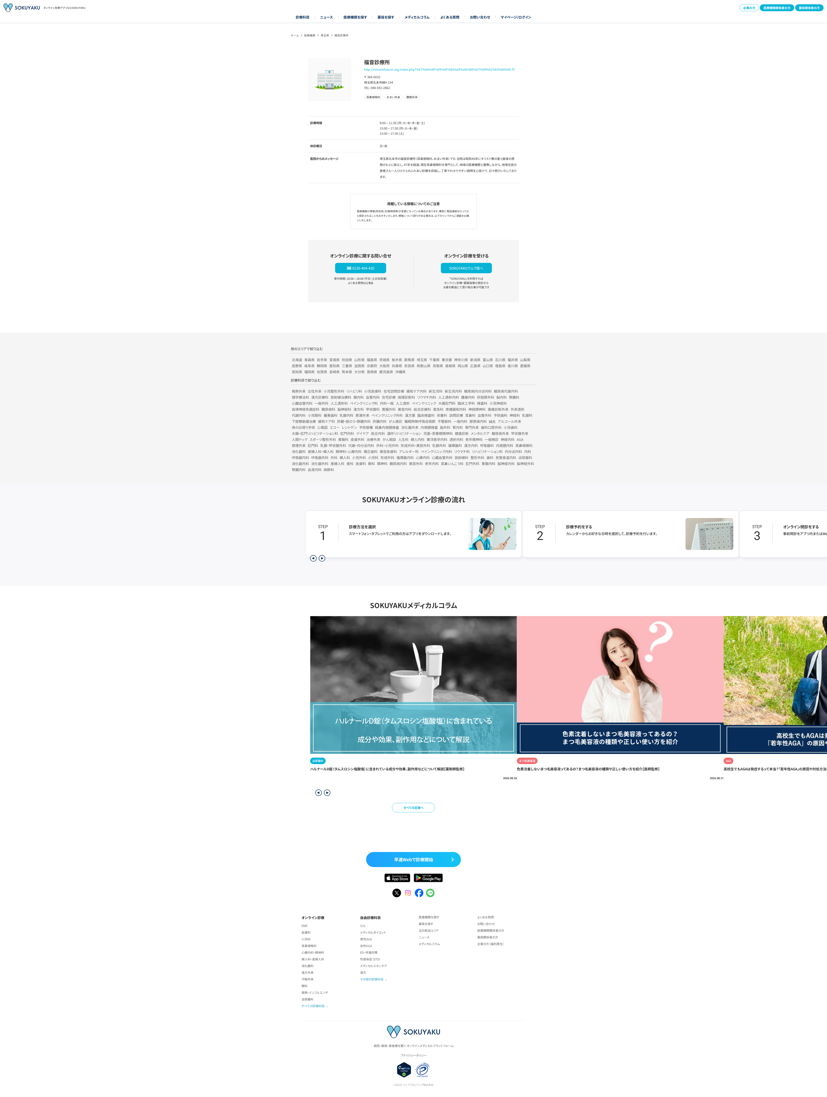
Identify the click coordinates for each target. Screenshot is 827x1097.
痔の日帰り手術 (303, 427)
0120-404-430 (363, 268)
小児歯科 (511, 427)
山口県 (488, 365)
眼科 (371, 463)
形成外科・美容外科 (415, 445)
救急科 (438, 409)
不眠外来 (308, 979)
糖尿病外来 (500, 433)
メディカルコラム (417, 17)
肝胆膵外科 (485, 397)
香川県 (513, 365)
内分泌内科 (513, 451)
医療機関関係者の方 (777, 8)
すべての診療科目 (313, 1006)
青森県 (309, 359)
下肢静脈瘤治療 (304, 421)
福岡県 (309, 371)
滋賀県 (359, 365)
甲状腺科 (373, 409)
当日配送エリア (429, 930)
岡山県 (463, 365)
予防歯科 (500, 415)
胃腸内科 (488, 463)
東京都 (447, 359)
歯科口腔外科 (491, 427)
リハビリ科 (354, 391)
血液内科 (315, 469)
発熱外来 (299, 391)
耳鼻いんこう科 (452, 463)
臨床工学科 (466, 403)
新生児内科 (453, 391)
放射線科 (461, 457)
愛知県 (334, 365)
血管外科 (484, 415)
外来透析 (517, 409)
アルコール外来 (509, 421)
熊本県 (347, 371)
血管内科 (373, 397)
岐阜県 (309, 365)
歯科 (490, 457)
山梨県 (525, 359)
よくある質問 (449, 17)
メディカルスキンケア (373, 966)
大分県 (359, 371)
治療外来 (373, 439)
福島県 (372, 359)
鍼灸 (492, 421)
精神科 (382, 463)
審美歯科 (330, 415)
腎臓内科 (299, 469)
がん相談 (389, 439)
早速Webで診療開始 (413, 859)
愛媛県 (525, 365)
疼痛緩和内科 (456, 409)
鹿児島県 (386, 371)
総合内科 (378, 433)
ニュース (326, 17)
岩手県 (322, 359)
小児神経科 (498, 403)
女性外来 (315, 391)
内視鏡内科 (504, 445)
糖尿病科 (328, 409)
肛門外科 (472, 463)
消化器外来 (409, 427)
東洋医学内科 (437, 439)
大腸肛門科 (446, 403)
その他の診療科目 (372, 979)
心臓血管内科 (302, 403)
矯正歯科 (371, 451)
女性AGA (366, 946)
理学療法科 (300, 397)
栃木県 (397, 359)
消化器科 (299, 451)
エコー (335, 427)
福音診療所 (341, 35)
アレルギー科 (409, 451)
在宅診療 (389, 397)
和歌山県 (424, 365)
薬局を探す (386, 17)
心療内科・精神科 (313, 952)
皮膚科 (361, 463)
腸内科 (358, 397)
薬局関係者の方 (809, 8)
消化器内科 (300, 463)
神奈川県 (461, 359)
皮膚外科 (357, 439)
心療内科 (423, 457)
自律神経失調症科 (305, 409)
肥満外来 (362, 415)
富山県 (488, 359)
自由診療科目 (370, 917)
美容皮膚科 (388, 451)
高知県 (297, 371)
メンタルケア (480, 433)
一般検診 (492, 439)
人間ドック (299, 439)
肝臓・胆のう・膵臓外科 (354, 421)
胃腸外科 (389, 409)
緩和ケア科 (326, 421)
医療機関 (309, 35)
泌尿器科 (525, 457)
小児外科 (359, 457)
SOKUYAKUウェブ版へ (466, 268)
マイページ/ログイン (516, 17)
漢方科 (358, 409)
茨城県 (384, 359)
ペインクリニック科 (364, 403)
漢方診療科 (319, 397)
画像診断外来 (498, 409)
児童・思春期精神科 (438, 433)
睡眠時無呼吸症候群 (419, 421)
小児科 (373, 457)
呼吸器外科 (319, 457)
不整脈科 (444, 421)
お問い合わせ (480, 17)
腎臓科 (514, 397)
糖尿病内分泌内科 (478, 391)
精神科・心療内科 (349, 451)
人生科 (403, 439)
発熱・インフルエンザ (315, 992)
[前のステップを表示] (313, 558)
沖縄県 (400, 371)
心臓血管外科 (442, 457)
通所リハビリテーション (404, 433)
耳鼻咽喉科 (524, 445)
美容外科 (416, 463)
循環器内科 (405, 457)
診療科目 (302, 17)
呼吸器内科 (300, 457)
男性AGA (366, 939)
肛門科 (313, 445)
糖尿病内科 (398, 463)
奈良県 (409, 365)
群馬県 (409, 359)
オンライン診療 (313, 917)
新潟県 (475, 359)
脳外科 (445, 427)
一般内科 (460, 421)
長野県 (297, 365)
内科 (527, 451)
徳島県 (500, 365)
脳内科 (501, 397)
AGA (520, 439)
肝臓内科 (380, 421)
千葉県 (434, 359)
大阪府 (384, 365)
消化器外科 (319, 463)
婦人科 (345, 457)
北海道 (297, 359)
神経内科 (508, 439)
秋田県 (347, 359)
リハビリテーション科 (487, 451)
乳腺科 (527, 415)
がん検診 (395, 421)
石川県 (500, 359)
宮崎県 (372, 371)
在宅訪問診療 (394, 391)
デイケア (362, 433)
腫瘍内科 (468, 397)
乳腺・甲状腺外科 (333, 445)
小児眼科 (315, 415)
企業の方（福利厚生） (490, 944)
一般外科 (321, 403)
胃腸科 (343, 439)
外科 (334, 457)
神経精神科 (477, 409)
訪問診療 (456, 415)
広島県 (475, 365)
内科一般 (387, 403)
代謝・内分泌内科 (361, 445)
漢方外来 (308, 972)
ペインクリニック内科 (436, 451)
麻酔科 (329, 469)
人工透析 (403, 403)
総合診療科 (422, 409)
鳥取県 (438, 365)
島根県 (450, 365)
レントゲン (349, 427)
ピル (363, 926)
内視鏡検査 (429, 427)
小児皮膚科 (372, 391)
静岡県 (322, 365)
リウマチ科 (462, 451)
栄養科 (442, 415)
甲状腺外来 (519, 433)
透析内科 (456, 439)
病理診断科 (406, 397)
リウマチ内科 (426, 397)
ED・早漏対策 (369, 952)
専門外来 (472, 427)
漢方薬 (410, 415)
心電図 (322, 427)
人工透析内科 (448, 397)
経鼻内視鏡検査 (387, 427)
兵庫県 (397, 365)
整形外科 (477, 457)
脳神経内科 (506, 463)
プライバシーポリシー (413, 1055)
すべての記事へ (414, 807)
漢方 (363, 972)
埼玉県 (325, 35)
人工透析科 (339, 403)
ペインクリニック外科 (387, 415)
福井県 (513, 359)
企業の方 (749, 8)
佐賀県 (322, 371)
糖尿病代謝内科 (506, 391)
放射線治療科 (341, 397)
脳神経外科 (525, 463)
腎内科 (457, 427)
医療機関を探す (355, 17)
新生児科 (436, 391)
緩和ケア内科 (416, 391)
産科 (350, 463)
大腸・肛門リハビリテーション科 (315, 433)
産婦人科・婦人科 (321, 451)
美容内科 (405, 409)
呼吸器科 (487, 445)
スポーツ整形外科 (322, 439)
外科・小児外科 (387, 445)
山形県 (359, 359)
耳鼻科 (470, 415)
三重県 (347, 365)
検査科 (482, 403)
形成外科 (387, 457)
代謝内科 (299, 415)
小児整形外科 (334, 391)
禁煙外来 (299, 445)
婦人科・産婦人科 (313, 959)
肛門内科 (347, 433)
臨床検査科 (426, 415)
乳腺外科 (439, 445)
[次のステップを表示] (322, 558)
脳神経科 (344, 409)
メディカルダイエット (373, 932)
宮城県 (334, 359)
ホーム (295, 35)
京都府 (372, 365)
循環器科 (455, 445)
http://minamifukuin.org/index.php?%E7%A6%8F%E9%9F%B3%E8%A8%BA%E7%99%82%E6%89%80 (437, 69)
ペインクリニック (424, 403)
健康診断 (462, 433)
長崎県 (334, 371)
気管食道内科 (506, 457)
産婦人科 (337, 463)
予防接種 (366, 427)
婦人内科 (417, 439)
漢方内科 (471, 445)
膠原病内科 (478, 421)
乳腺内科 (346, 415)
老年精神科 (474, 439)
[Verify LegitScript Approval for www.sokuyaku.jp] (404, 1070)
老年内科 (432, 463)
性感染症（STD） (370, 959)
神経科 (515, 415)
